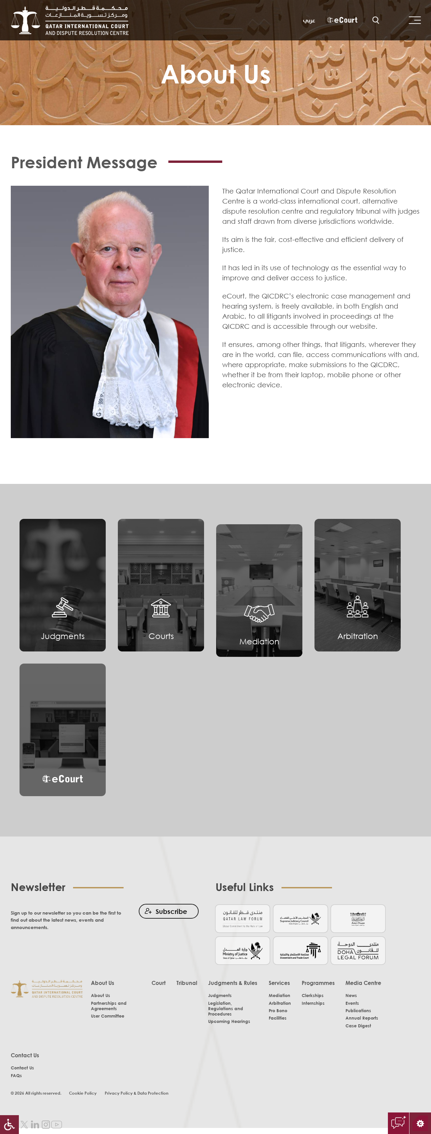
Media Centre (363, 983)
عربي (309, 20)
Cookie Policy (83, 1093)
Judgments (63, 636)
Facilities (278, 1018)
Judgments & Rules (232, 983)
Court (159, 983)
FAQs (16, 1075)
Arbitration (357, 636)
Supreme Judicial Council (300, 918)
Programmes (318, 983)
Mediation (259, 641)
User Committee (107, 1016)
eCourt (342, 20)
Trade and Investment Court (300, 950)
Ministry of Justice (243, 950)
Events (352, 1003)
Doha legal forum (358, 950)
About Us (102, 983)
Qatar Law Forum (243, 918)
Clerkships (313, 995)
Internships (313, 1003)
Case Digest (358, 1025)
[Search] (376, 20)
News (351, 995)
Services (279, 983)
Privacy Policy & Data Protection (136, 1093)
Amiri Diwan (358, 918)
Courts (161, 636)
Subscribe (171, 911)
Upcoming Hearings (229, 1021)
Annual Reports (361, 1018)
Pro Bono (278, 1010)
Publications (358, 1010)
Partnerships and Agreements (109, 1005)
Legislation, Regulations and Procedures (225, 1008)
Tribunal (186, 983)
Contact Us (25, 1055)
